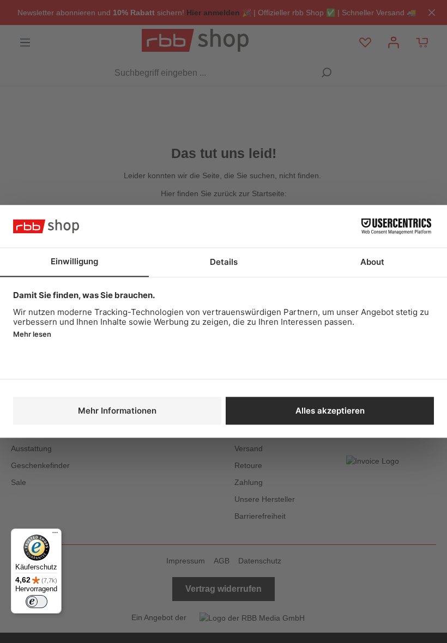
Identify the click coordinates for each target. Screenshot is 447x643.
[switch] (36, 601)
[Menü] (55, 535)
